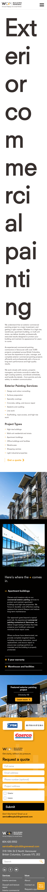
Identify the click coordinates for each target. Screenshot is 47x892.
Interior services (9, 880)
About (27, 880)
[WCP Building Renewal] (23, 749)
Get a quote (14, 460)
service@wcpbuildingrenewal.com (18, 816)
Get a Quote (41, 886)
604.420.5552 (9, 841)
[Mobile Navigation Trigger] (42, 5)
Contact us (29, 885)
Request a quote (32, 889)
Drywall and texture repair (10, 886)
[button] (23, 591)
